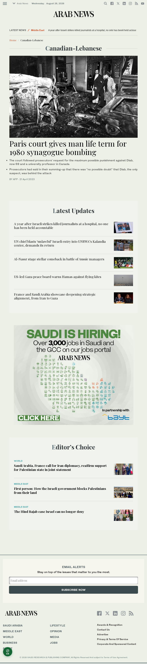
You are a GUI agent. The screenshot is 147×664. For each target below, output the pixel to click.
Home (12, 40)
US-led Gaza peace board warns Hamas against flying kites (57, 277)
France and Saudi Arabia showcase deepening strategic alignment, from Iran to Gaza (55, 296)
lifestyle (57, 625)
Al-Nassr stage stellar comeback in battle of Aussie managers (59, 259)
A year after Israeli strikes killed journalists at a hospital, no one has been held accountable (95, 30)
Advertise (102, 634)
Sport (7, 648)
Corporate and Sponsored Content (116, 644)
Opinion (56, 631)
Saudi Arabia (13, 625)
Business (10, 642)
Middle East (37, 30)
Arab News (22, 3)
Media (54, 637)
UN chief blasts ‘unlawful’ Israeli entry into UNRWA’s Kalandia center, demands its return (60, 243)
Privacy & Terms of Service (112, 639)
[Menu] (5, 4)
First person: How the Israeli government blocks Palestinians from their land (60, 490)
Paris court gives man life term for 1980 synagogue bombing (67, 147)
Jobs (54, 642)
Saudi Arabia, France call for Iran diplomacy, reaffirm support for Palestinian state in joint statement (60, 467)
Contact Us (103, 629)
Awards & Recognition (109, 624)
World (18, 461)
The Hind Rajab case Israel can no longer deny (49, 511)
